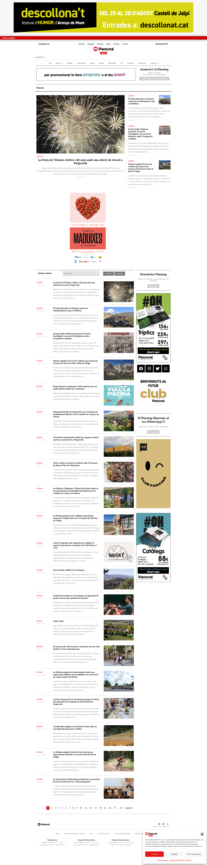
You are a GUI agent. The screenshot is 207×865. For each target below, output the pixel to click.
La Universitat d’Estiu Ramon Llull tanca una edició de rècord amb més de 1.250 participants (76, 780)
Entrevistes (130, 63)
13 (95, 807)
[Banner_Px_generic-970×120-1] (85, 74)
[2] (153, 473)
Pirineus (125, 44)
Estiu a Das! (58, 621)
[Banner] (103, 17)
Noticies (70, 63)
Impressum (188, 860)
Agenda (58, 63)
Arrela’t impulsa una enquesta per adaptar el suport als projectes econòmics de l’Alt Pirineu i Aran (75, 545)
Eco (121, 63)
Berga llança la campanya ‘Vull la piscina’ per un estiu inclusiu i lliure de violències (75, 387)
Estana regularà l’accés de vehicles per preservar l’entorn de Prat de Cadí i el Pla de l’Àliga (140, 168)
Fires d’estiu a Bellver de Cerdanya (69, 570)
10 (81, 807)
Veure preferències (194, 854)
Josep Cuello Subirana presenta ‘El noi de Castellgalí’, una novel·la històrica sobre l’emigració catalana (140, 134)
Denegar (174, 854)
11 (86, 807)
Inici (50, 63)
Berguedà (91, 44)
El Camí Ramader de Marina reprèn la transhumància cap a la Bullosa (141, 101)
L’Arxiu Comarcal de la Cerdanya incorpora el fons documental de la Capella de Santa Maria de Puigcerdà (76, 701)
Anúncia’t (57, 833)
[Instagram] (149, 368)
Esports (92, 63)
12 (90, 807)
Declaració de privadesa (177, 860)
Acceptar (154, 854)
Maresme (100, 44)
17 (115, 807)
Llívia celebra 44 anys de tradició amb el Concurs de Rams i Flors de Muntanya (75, 464)
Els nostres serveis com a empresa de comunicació (74, 833)
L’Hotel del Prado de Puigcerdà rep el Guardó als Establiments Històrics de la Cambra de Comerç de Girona (76, 414)
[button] (202, 834)
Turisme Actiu (81, 63)
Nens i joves (142, 63)
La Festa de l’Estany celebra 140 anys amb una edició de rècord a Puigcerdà (80, 161)
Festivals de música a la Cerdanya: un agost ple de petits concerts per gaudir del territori (76, 596)
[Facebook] (141, 368)
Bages (108, 44)
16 (110, 807)
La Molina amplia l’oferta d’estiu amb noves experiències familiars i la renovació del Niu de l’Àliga (74, 754)
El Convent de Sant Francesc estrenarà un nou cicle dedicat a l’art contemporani (76, 647)
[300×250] (153, 391)
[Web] (88, 228)
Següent (129, 807)
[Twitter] (157, 368)
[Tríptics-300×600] (153, 327)
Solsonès (116, 44)
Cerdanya (81, 44)
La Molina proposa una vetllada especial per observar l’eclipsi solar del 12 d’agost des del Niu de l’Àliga (75, 518)
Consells (153, 63)
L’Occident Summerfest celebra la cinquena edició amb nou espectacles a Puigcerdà (76, 438)
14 (100, 807)
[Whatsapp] (166, 368)
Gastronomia (112, 63)
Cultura (101, 63)
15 (105, 807)
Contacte (91, 833)
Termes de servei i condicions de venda (122, 833)
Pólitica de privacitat (139, 833)
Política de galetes (162, 860)
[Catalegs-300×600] (153, 547)
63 (121, 807)
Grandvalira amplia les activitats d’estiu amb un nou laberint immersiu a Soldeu (75, 727)
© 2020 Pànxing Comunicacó (104, 833)
